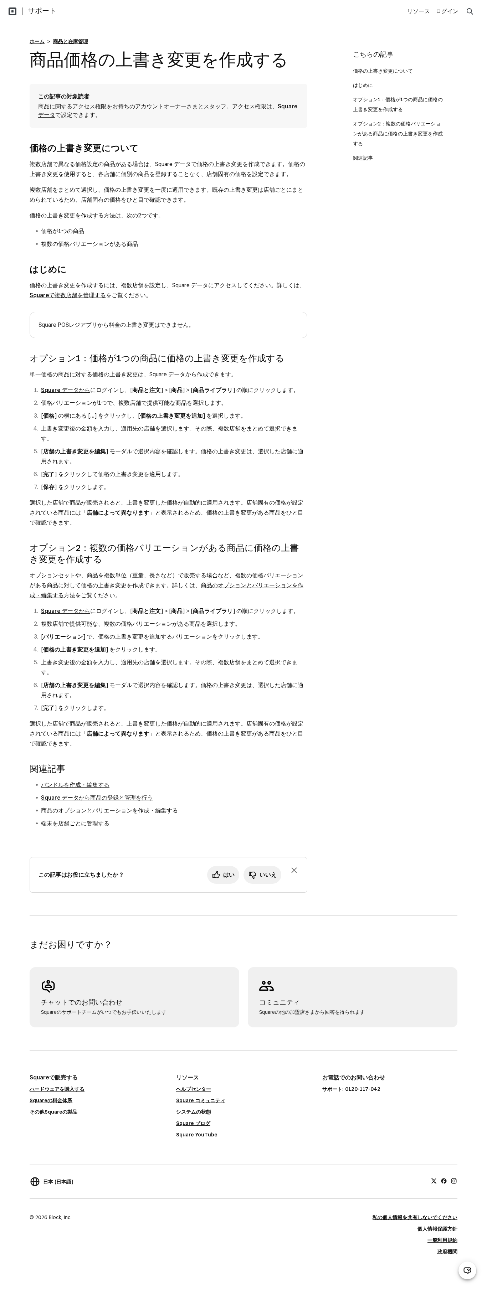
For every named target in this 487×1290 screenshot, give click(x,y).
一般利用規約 (442, 1240)
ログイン (447, 11)
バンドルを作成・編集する (75, 784)
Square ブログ (193, 1123)
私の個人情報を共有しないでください (415, 1217)
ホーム (37, 41)
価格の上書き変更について (383, 71)
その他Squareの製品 (53, 1112)
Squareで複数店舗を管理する (68, 295)
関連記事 (363, 158)
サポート (42, 10)
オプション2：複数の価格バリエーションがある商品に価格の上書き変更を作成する (398, 133)
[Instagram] (453, 1180)
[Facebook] (443, 1180)
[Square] (12, 11)
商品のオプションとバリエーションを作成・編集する (109, 810)
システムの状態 (193, 1112)
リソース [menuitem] (418, 11)
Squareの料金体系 (51, 1100)
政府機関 (447, 1251)
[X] (433, 1180)
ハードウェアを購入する (57, 1089)
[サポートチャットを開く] (467, 1270)
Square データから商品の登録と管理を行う (97, 797)
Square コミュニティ (200, 1100)
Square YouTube (196, 1134)
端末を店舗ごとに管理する (75, 823)
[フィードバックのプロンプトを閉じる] (294, 870)
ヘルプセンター (193, 1089)
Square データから (65, 390)
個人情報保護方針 (437, 1229)
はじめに (363, 85)
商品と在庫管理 (70, 41)
